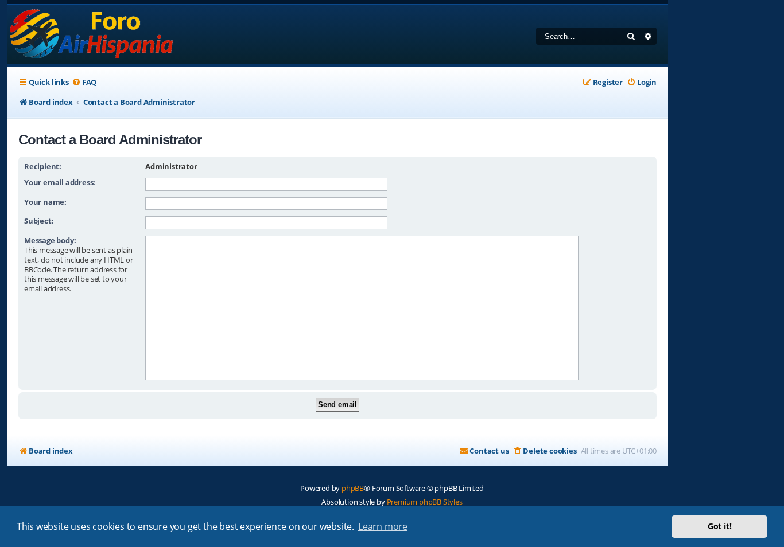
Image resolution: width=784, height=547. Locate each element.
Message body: (50, 240)
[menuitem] (84, 82)
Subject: (38, 221)
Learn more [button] (382, 526)
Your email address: (59, 182)
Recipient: (42, 166)
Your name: (45, 202)
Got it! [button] (720, 526)
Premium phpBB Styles (425, 502)
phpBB (352, 488)
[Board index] (92, 34)
